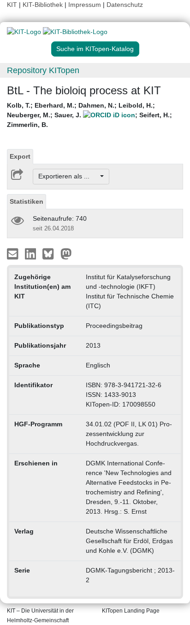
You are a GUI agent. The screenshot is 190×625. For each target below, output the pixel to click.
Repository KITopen (43, 70)
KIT (12, 4)
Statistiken (26, 201)
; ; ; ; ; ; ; (89, 115)
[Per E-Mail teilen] (13, 253)
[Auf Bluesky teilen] (50, 253)
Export (20, 156)
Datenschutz (125, 4)
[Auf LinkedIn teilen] (31, 253)
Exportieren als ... (68, 176)
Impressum (84, 4)
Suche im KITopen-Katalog (95, 48)
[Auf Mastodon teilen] (66, 253)
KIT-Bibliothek (44, 4)
